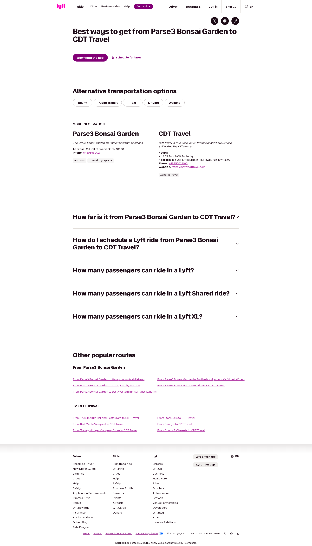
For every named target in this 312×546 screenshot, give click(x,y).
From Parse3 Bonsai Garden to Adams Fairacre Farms (191, 385)
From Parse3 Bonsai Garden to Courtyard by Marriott (106, 385)
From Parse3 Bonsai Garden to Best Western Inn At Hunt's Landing (115, 392)
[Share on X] (214, 21)
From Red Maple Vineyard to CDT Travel (98, 424)
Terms (86, 533)
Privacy (97, 533)
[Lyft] (61, 6)
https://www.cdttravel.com (188, 167)
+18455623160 (178, 163)
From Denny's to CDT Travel (174, 424)
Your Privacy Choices (147, 533)
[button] (156, 217)
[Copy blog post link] (235, 21)
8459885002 (91, 153)
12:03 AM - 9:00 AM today (177, 156)
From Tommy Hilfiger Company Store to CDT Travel (105, 430)
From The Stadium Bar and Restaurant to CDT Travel (106, 418)
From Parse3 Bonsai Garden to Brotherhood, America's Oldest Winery (201, 379)
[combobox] (249, 7)
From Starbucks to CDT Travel (176, 418)
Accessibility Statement (118, 533)
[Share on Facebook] (225, 21)
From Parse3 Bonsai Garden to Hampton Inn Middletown (108, 379)
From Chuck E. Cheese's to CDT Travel (181, 430)
